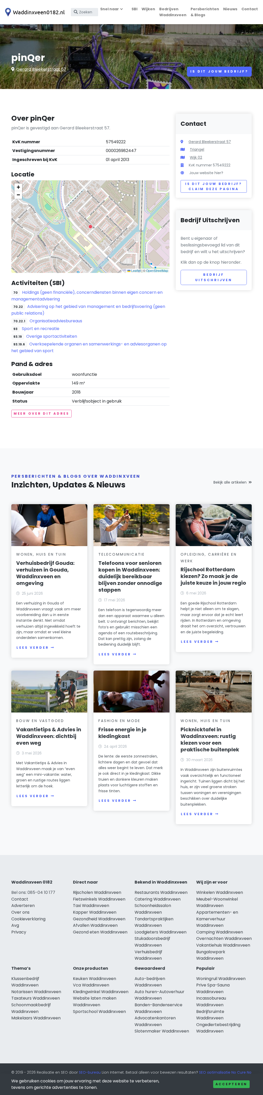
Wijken (148, 9)
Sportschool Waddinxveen (99, 1011)
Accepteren (231, 1084)
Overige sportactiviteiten (51, 336)
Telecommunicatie (121, 554)
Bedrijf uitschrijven (213, 277)
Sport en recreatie (40, 329)
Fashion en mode (119, 720)
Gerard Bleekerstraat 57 (41, 69)
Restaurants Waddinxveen (161, 892)
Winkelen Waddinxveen (219, 892)
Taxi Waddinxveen (91, 906)
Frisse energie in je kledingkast (122, 733)
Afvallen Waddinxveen (95, 925)
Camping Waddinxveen (219, 932)
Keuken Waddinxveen (94, 979)
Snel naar (109, 9)
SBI (134, 9)
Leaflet (135, 270)
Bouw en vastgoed (40, 720)
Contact (249, 9)
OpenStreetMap (157, 270)
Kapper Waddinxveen (94, 912)
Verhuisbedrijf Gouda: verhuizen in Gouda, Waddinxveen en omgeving (45, 573)
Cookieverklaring (28, 919)
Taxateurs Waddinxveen (35, 998)
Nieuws (230, 9)
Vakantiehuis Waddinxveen (223, 945)
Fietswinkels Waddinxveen (99, 899)
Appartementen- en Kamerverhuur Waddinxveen (217, 918)
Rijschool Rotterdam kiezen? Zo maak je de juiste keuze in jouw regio (213, 576)
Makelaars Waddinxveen (36, 1018)
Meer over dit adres (41, 413)
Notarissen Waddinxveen (36, 992)
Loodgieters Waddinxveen (160, 932)
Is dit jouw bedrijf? (219, 71)
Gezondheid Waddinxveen (99, 919)
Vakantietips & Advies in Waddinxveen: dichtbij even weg (48, 736)
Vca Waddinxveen (91, 985)
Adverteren (23, 906)
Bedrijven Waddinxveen (172, 11)
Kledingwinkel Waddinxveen (100, 992)
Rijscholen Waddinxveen (97, 892)
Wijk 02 (196, 157)
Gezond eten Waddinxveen (100, 932)
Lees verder (32, 647)
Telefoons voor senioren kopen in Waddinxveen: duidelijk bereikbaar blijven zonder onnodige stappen (130, 576)
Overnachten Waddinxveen (224, 938)
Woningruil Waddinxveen (221, 979)
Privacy (18, 932)
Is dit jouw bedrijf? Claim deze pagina (213, 186)
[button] (90, 226)
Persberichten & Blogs (205, 11)
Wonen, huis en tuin (41, 554)
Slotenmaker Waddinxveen (162, 1031)
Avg (15, 925)
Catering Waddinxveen (158, 899)
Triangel (197, 149)
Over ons (20, 912)
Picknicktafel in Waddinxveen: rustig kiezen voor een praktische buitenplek (210, 739)
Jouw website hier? (206, 172)
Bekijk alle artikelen (230, 482)
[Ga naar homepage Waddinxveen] (34, 12)
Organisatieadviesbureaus (56, 321)
